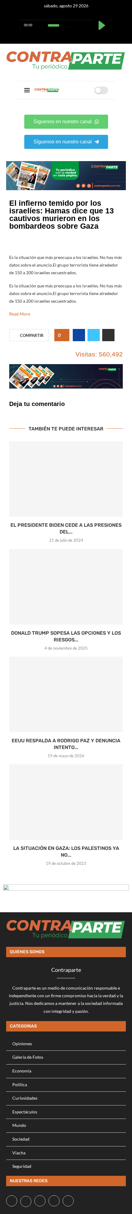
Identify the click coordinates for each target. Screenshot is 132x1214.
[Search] (87, 90)
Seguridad (21, 1166)
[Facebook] (51, 35)
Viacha (18, 1152)
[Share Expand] (108, 335)
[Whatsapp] (74, 35)
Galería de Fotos (27, 1057)
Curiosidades (24, 1098)
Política (19, 1084)
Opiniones (22, 1043)
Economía (21, 1070)
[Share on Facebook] (79, 335)
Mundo (19, 1125)
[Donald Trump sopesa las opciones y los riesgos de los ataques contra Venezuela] (66, 587)
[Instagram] (66, 35)
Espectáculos (24, 1111)
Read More (19, 313)
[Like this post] (64, 335)
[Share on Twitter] (93, 335)
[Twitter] (58, 35)
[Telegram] (81, 35)
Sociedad (20, 1139)
